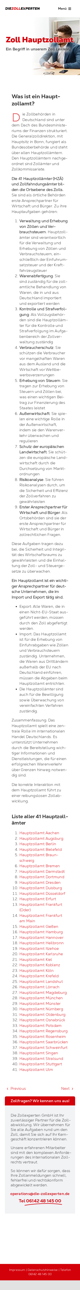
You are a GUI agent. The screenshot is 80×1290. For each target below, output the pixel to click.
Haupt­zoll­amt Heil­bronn (41, 943)
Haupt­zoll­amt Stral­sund (41, 1058)
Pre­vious (18, 1088)
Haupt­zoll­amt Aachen (39, 833)
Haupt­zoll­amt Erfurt (37, 899)
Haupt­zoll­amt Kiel (35, 959)
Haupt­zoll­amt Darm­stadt (42, 871)
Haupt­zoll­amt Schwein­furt (43, 1047)
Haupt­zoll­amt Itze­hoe (39, 948)
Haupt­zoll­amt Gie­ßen (38, 926)
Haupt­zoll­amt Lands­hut (41, 981)
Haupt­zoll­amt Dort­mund (41, 877)
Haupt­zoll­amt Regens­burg (43, 1031)
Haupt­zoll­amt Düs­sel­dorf (42, 893)
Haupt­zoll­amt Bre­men (39, 866)
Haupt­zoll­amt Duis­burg (40, 888)
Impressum (17, 1270)
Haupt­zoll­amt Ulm (36, 1069)
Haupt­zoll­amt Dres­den (40, 882)
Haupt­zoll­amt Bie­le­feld (40, 849)
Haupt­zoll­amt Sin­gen (38, 1053)
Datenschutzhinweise (43, 1270)
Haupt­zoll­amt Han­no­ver (41, 937)
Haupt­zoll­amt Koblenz (39, 965)
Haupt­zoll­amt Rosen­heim (42, 1036)
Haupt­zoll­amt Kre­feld (39, 976)
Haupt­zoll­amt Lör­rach (39, 987)
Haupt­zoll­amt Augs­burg (41, 838)
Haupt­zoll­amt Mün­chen (41, 998)
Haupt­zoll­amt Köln (36, 970)
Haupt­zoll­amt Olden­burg (42, 1014)
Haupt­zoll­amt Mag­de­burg (43, 992)
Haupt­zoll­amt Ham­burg (41, 932)
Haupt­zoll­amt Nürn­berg (41, 1009)
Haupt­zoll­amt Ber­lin (37, 844)
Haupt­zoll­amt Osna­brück (42, 1020)
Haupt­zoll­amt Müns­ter (40, 1003)
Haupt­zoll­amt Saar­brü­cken (43, 1042)
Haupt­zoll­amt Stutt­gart (40, 1064)
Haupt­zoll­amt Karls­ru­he (41, 954)
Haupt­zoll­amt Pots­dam (40, 1025)
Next (65, 1088)
